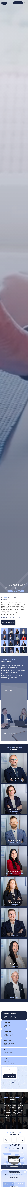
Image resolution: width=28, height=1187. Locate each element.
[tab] (14, 1015)
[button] (25, 3)
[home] (4, 3)
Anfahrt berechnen (9, 1076)
